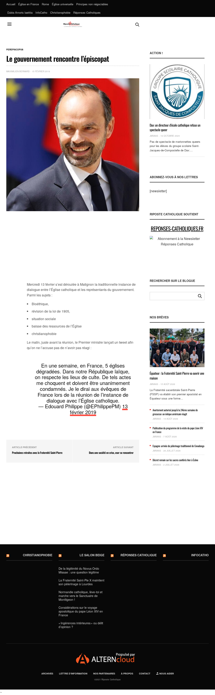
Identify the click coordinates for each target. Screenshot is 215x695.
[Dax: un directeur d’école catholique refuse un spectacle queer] (177, 91)
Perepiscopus (14, 49)
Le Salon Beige (92, 555)
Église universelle (62, 4)
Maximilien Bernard (18, 71)
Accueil (10, 4)
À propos (127, 673)
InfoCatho (41, 12)
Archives (47, 673)
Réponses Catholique (139, 555)
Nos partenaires (104, 673)
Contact (144, 673)
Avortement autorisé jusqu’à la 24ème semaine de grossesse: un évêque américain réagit (175, 412)
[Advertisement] (83, 249)
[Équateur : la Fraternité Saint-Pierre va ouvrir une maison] (177, 348)
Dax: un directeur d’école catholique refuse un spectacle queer (175, 127)
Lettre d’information (73, 673)
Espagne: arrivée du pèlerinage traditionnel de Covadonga (178, 446)
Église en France (28, 4)
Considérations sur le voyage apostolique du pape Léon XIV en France (81, 611)
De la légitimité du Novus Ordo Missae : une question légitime (79, 570)
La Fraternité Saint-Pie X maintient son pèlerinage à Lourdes (81, 582)
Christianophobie (60, 12)
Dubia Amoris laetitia (20, 12)
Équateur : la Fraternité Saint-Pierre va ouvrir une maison (177, 375)
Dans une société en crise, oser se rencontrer (111, 452)
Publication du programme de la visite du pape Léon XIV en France (178, 430)
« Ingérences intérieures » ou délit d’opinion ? (81, 625)
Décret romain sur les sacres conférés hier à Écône (175, 460)
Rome (45, 4)
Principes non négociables (92, 4)
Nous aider (166, 673)
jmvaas (154, 135)
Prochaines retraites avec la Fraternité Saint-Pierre (37, 452)
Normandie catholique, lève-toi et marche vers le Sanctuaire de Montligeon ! (80, 596)
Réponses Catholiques (87, 12)
